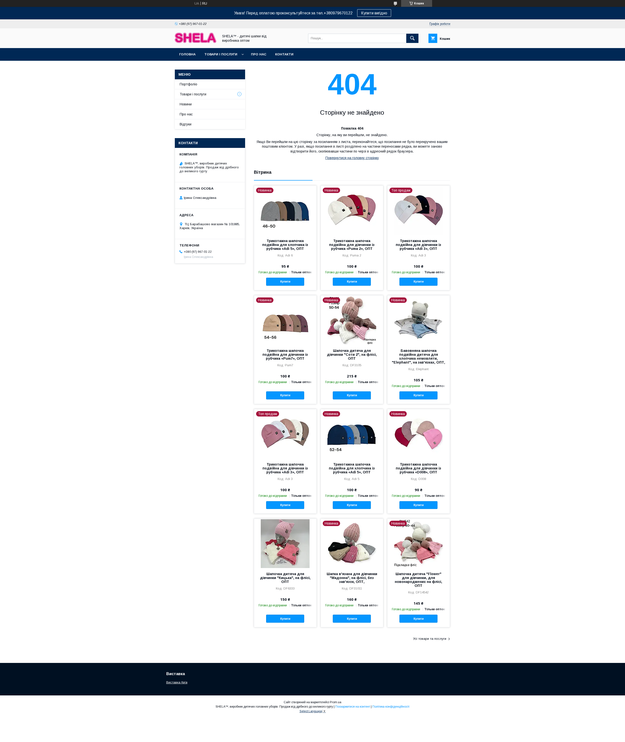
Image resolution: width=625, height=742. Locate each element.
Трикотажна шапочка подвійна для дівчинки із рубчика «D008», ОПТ (418, 468)
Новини (186, 104)
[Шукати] (412, 38)
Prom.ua (335, 702)
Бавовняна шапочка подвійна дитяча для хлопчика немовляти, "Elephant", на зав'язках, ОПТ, (418, 356)
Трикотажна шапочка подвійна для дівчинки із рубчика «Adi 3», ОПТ (418, 245)
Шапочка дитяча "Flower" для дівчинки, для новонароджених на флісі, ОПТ (418, 580)
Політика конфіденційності (390, 706)
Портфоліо (188, 84)
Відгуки (185, 124)
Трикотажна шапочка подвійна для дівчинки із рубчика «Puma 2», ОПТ (352, 245)
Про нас (258, 54)
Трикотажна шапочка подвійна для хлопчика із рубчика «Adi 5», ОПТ (285, 245)
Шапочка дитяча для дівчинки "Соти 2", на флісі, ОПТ (352, 354)
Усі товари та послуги (429, 638)
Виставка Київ (177, 682)
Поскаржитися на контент (352, 706)
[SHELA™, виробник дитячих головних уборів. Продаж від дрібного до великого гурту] (195, 42)
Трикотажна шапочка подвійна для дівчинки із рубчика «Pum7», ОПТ (285, 354)
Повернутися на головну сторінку (352, 158)
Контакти (284, 54)
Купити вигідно (374, 13)
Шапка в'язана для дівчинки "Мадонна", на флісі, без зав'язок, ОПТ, (352, 578)
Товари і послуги (220, 54)
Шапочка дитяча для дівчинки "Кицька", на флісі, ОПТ (285, 578)
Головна (187, 54)
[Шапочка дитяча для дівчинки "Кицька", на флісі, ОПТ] (285, 543)
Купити (285, 281)
